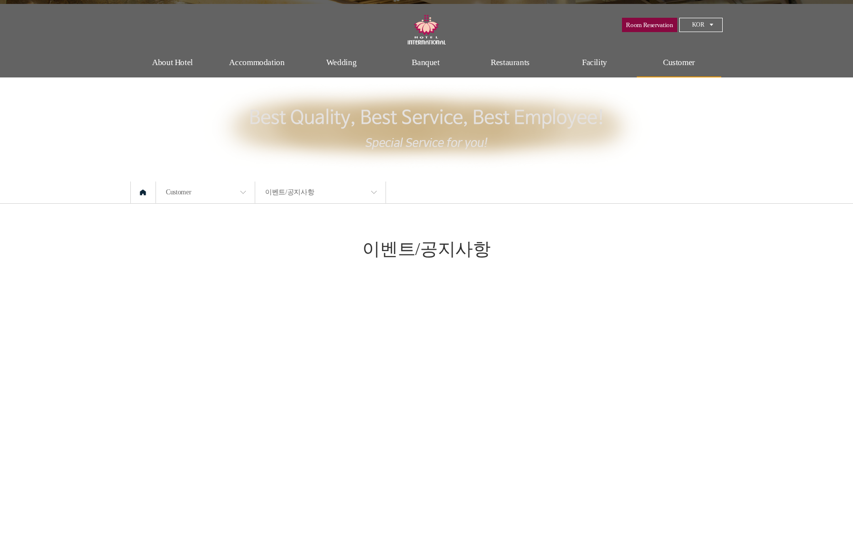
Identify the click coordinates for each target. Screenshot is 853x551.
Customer (679, 62)
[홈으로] (143, 192)
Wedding (341, 62)
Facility (594, 62)
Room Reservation (649, 25)
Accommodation (256, 62)
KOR (698, 24)
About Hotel (172, 62)
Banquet (426, 62)
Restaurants (510, 62)
